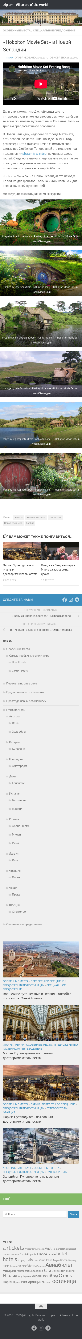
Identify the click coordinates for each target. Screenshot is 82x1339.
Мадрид (17, 809)
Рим (24, 1282)
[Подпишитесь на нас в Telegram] (77, 599)
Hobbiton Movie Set (33, 153)
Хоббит (30, 523)
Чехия (13, 888)
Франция (15, 870)
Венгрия (14, 742)
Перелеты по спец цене (21, 683)
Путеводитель (15, 710)
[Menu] (77, 5)
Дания (13, 776)
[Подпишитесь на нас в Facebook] (64, 599)
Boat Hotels (19, 662)
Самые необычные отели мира (29, 655)
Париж (16, 877)
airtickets (13, 1248)
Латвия (13, 853)
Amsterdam (30, 1249)
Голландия (16, 759)
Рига (15, 860)
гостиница (63, 1281)
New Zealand (55, 517)
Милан (16, 834)
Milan (42, 1260)
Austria (50, 1248)
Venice (22, 1266)
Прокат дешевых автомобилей (26, 701)
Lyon (36, 1260)
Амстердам (19, 766)
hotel (61, 1254)
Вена (15, 723)
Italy (29, 1259)
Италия (14, 819)
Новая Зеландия (13, 523)
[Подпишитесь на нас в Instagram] (70, 599)
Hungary (21, 1260)
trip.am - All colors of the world (25, 4)
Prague (56, 1260)
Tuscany (14, 1266)
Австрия (14, 716)
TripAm (9, 57)
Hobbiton (18, 517)
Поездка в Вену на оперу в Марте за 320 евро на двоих (58, 570)
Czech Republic (28, 1254)
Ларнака (27, 1276)
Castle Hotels (20, 671)
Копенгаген (19, 783)
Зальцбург (19, 731)
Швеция (14, 905)
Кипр (20, 1276)
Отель (65, 1275)
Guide (52, 1254)
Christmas (14, 1254)
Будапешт (18, 749)
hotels (10, 1259)
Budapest (71, 1249)
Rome (64, 1260)
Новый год (49, 1276)
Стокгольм (19, 911)
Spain (6, 1266)
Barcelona (61, 1248)
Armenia (40, 1249)
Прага (16, 894)
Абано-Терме (21, 826)
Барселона (19, 800)
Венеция (57, 1271)
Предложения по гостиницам (25, 692)
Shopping (72, 1260)
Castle (6, 1254)
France (42, 1254)
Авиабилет (59, 1265)
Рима (15, 843)
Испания (14, 793)
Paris (49, 1260)
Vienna (32, 1266)
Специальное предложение (54, 30)
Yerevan (41, 1266)
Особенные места (17, 30)
